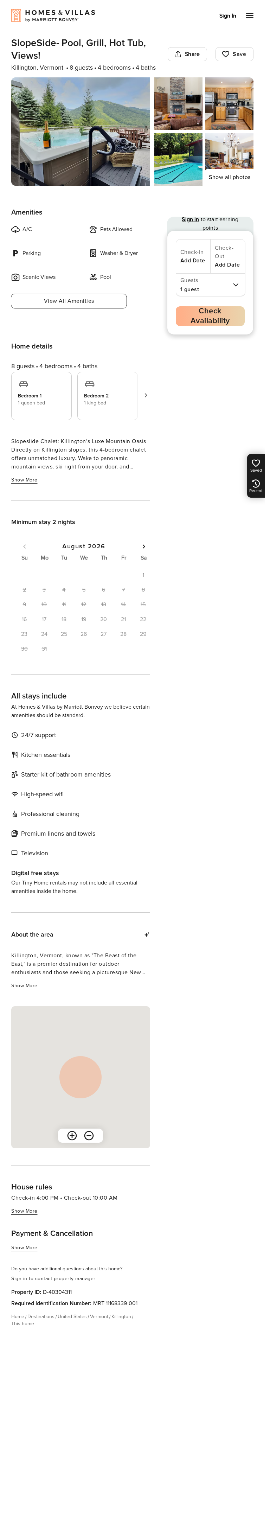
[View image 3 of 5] (229, 103)
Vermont (99, 1317)
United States (72, 1317)
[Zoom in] (72, 1135)
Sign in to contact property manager (53, 1279)
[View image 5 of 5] (229, 159)
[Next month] (143, 546)
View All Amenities (69, 301)
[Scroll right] (146, 395)
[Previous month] (24, 546)
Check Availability (210, 316)
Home (17, 1317)
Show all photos (230, 177)
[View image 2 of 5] (178, 103)
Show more (24, 480)
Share (192, 54)
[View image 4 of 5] (178, 159)
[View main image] (80, 131)
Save (239, 54)
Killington (121, 1317)
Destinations (40, 1317)
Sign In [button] (227, 15)
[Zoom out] (89, 1135)
